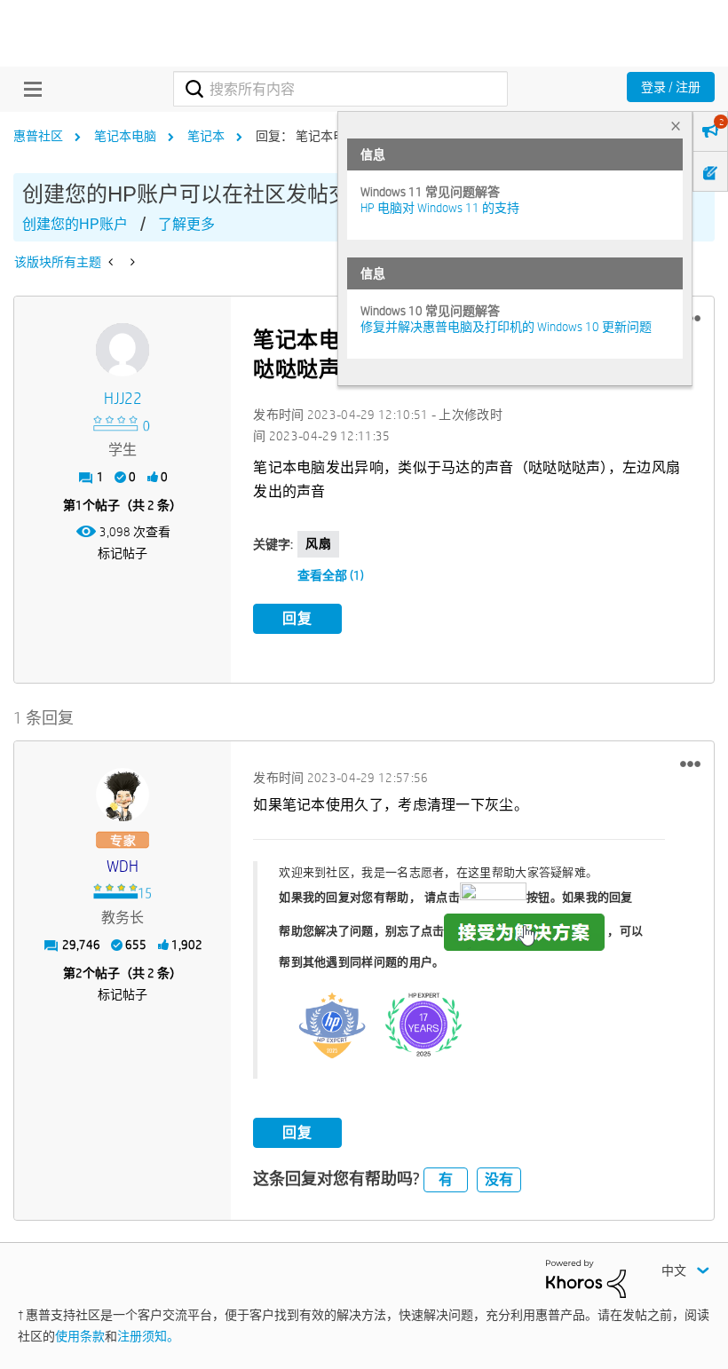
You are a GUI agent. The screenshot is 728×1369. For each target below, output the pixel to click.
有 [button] (446, 1179)
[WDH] (122, 794)
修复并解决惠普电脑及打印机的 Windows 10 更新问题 (506, 327)
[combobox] (340, 89)
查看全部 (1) (330, 575)
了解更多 (186, 224)
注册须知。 (148, 1336)
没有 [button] (499, 1179)
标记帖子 (122, 553)
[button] (690, 763)
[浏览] (28, 89)
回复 (297, 618)
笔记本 (206, 136)
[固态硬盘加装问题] (131, 261)
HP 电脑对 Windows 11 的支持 (439, 208)
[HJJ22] (122, 349)
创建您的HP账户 (75, 224)
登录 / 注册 (670, 87)
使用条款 (80, 1336)
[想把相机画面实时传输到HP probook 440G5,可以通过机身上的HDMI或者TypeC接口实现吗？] (112, 261)
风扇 (318, 543)
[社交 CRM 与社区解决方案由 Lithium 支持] (586, 1278)
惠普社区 (38, 136)
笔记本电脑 (125, 136)
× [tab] (676, 125)
